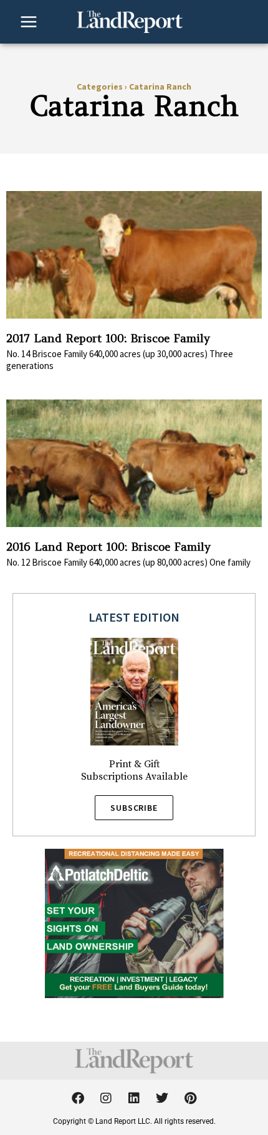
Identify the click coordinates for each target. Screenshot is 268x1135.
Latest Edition (134, 617)
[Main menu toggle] (28, 22)
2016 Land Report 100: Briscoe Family (108, 546)
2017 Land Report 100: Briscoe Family (108, 338)
